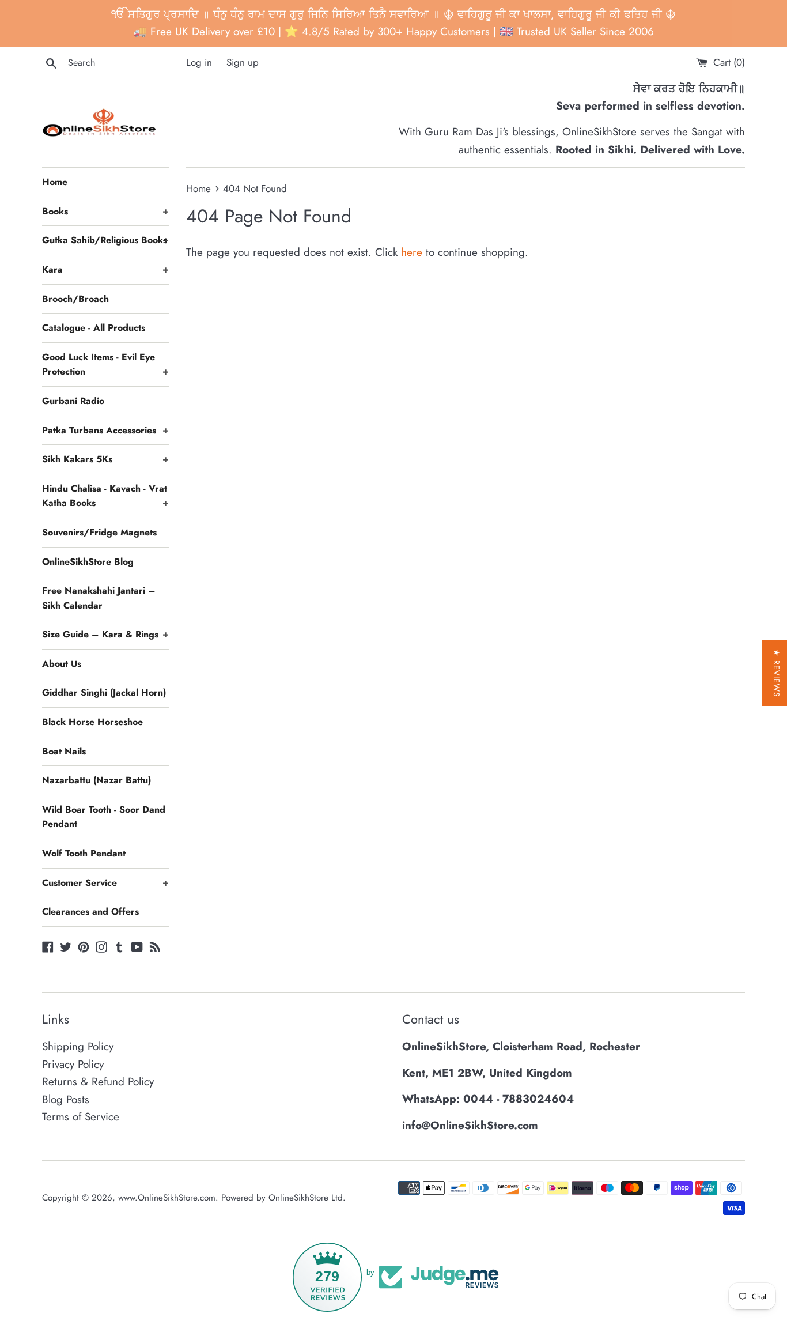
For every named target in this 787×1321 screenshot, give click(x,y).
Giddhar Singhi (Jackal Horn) (104, 692)
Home (54, 181)
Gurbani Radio (73, 400)
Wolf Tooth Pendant (84, 853)
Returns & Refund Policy (98, 1081)
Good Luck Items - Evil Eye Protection (105, 364)
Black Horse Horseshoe (92, 722)
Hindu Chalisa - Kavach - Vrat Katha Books (105, 496)
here (411, 252)
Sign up (242, 62)
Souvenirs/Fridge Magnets (99, 532)
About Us (61, 663)
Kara (105, 269)
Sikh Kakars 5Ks (105, 459)
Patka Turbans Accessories (105, 430)
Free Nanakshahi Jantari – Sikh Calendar (99, 598)
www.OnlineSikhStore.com (166, 1197)
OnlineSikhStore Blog (88, 561)
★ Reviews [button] (776, 673)
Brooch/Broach (75, 298)
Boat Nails (64, 751)
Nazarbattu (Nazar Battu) (96, 780)
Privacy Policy (73, 1064)
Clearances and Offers (90, 911)
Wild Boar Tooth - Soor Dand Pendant (103, 817)
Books (105, 211)
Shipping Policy (77, 1046)
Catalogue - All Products (93, 327)
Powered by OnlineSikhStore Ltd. (283, 1197)
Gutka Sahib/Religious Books (105, 240)
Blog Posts (65, 1099)
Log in (199, 62)
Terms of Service (80, 1116)
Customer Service (105, 882)
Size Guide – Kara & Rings (105, 634)
